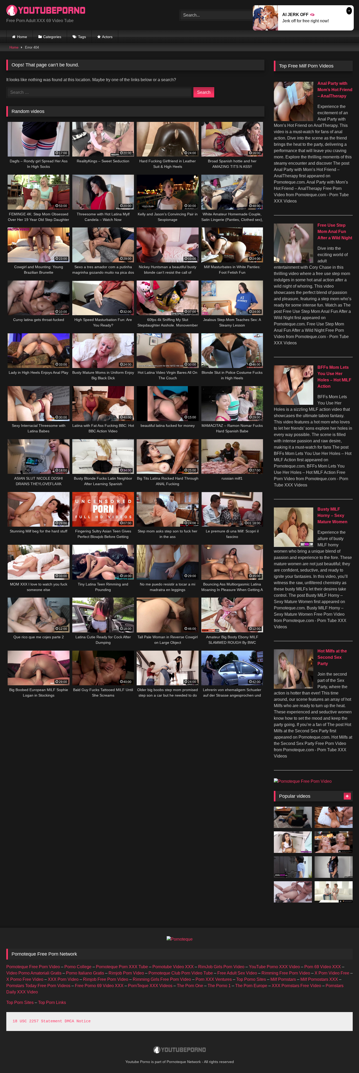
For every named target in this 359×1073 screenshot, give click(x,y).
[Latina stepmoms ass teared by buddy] (293, 867)
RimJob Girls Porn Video (221, 967)
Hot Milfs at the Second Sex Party (332, 657)
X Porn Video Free (332, 973)
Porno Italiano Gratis (85, 973)
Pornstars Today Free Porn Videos (38, 985)
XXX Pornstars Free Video (296, 985)
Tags (82, 37)
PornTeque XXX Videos (150, 985)
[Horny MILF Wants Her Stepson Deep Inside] (334, 892)
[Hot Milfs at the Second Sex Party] (293, 687)
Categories (52, 37)
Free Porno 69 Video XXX (99, 985)
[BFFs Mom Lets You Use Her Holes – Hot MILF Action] (293, 403)
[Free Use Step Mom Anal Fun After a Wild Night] (293, 261)
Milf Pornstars (283, 979)
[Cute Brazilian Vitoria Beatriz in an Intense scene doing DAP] (293, 892)
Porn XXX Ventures (214, 979)
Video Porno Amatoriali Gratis (33, 973)
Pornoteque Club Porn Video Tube (180, 973)
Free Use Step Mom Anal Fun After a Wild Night (334, 231)
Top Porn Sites (20, 1002)
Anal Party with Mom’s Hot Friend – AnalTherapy (334, 89)
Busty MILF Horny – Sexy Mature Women (332, 515)
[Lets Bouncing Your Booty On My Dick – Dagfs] (334, 867)
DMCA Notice (78, 1021)
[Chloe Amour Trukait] (334, 817)
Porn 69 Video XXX (322, 967)
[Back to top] (342, 1057)
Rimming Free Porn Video (285, 973)
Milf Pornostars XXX (319, 979)
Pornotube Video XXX (173, 967)
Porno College (77, 967)
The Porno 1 (219, 985)
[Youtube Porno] (45, 11)
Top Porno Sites (251, 979)
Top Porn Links (52, 1002)
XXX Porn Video (63, 979)
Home (22, 37)
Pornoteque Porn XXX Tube (122, 967)
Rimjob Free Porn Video (105, 979)
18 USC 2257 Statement (37, 1021)
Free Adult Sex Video (237, 973)
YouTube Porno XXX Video (274, 967)
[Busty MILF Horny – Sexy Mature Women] (293, 545)
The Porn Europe (251, 985)
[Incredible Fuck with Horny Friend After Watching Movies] (293, 817)
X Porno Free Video (24, 979)
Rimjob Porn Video (126, 973)
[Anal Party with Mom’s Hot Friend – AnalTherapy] (293, 119)
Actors (107, 37)
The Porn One (190, 985)
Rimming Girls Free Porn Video (162, 979)
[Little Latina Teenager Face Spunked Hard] (293, 842)
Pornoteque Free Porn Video (33, 967)
